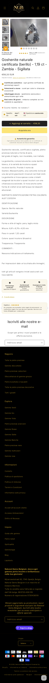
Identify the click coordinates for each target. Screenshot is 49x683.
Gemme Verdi (10, 408)
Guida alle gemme (12, 533)
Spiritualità (9, 544)
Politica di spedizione (14, 476)
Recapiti (29, 674)
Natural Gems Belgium (23, 664)
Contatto (8, 471)
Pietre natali (10, 539)
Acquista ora (25, 130)
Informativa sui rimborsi (18, 667)
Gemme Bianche (11, 440)
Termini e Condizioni (13, 487)
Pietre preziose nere (13, 445)
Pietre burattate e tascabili (16, 382)
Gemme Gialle (10, 434)
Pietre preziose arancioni (15, 424)
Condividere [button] (9, 297)
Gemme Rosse (11, 429)
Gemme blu (9, 413)
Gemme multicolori (12, 451)
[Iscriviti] (41, 342)
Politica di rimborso (13, 482)
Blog (6, 555)
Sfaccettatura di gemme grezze (18, 376)
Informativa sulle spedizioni (14, 674)
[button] (4, 8)
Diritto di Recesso (12, 518)
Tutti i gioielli (10, 393)
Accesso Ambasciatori (14, 513)
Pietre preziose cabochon (15, 371)
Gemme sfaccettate (13, 366)
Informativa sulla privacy (15, 493)
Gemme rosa (10, 456)
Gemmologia (10, 550)
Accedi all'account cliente (16, 508)
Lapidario (9, 560)
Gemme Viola (10, 418)
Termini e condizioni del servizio (25, 671)
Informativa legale (40, 674)
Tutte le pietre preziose (14, 360)
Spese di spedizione (19, 77)
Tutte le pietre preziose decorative (19, 387)
